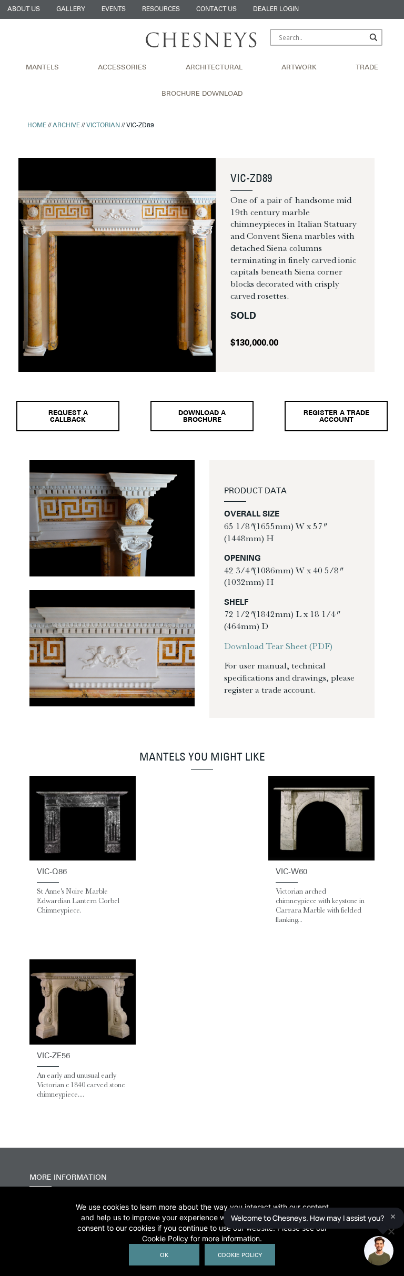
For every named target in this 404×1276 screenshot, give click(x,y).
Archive (66, 126)
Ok (164, 1256)
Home (36, 126)
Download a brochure (202, 416)
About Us (23, 9)
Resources (161, 9)
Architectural (214, 68)
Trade (367, 68)
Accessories (122, 68)
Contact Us (216, 9)
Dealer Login (276, 9)
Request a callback (68, 416)
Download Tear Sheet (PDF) (278, 646)
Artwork (299, 68)
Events (114, 9)
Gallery (70, 9)
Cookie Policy (240, 1256)
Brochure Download (202, 94)
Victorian (103, 126)
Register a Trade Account (336, 416)
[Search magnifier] (374, 37)
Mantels (42, 68)
